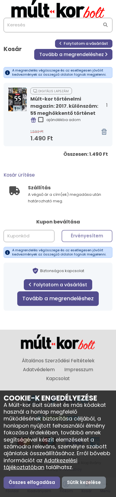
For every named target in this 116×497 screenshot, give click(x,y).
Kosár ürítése (19, 175)
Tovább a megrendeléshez (71, 54)
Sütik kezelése (84, 482)
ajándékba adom (63, 120)
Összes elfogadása (32, 482)
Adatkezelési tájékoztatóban (40, 464)
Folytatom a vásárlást (85, 43)
